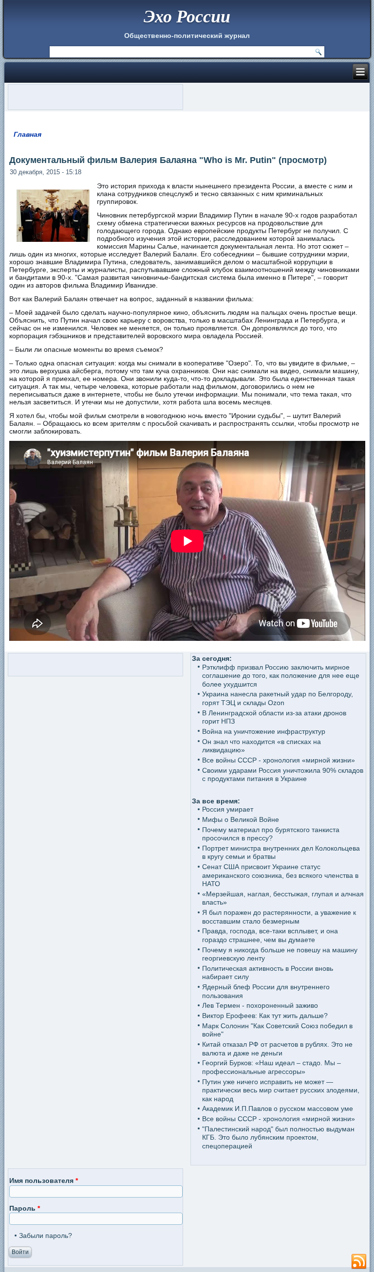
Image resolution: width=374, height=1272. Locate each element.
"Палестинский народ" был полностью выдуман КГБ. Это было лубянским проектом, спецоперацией (278, 1137)
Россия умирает (227, 809)
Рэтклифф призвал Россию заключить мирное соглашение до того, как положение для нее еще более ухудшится (280, 675)
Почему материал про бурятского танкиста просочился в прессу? (270, 834)
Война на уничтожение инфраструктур (263, 731)
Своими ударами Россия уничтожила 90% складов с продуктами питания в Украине (282, 774)
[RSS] (359, 1262)
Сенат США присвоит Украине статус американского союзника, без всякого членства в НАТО (280, 875)
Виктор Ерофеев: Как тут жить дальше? (265, 1015)
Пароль (24, 1208)
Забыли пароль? (45, 1235)
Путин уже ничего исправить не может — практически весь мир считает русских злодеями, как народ (280, 1090)
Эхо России (187, 15)
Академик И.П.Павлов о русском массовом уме (277, 1108)
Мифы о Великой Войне (240, 819)
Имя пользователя (43, 1180)
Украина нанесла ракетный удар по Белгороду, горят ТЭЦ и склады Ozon (277, 698)
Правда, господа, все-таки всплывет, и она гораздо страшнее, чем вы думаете (270, 935)
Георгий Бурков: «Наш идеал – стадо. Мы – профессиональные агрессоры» (271, 1067)
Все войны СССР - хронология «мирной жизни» (278, 760)
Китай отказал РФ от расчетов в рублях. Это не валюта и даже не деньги (277, 1048)
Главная (27, 134)
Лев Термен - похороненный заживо (260, 1005)
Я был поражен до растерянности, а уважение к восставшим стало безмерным (279, 917)
